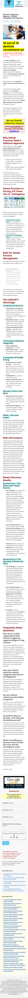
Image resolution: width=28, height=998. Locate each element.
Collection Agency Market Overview (13, 967)
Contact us (14, 131)
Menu (15, 9)
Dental (10, 769)
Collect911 (14, 3)
